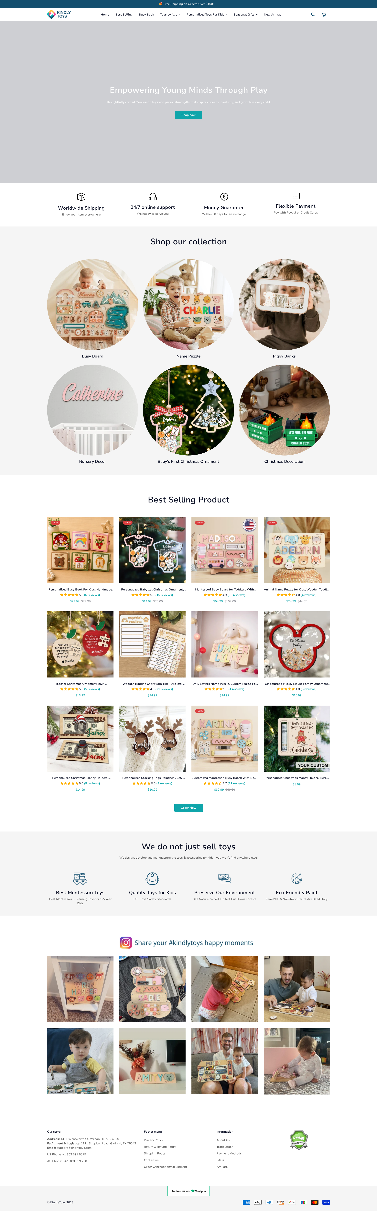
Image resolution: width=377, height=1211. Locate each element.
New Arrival (272, 15)
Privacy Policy (153, 1140)
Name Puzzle (188, 356)
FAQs (220, 1160)
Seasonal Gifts (244, 15)
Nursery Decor (92, 461)
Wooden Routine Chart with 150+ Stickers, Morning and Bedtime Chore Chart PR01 (152, 684)
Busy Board (92, 356)
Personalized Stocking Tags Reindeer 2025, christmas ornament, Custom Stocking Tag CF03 (152, 778)
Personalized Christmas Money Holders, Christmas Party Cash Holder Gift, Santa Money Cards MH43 (80, 778)
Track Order (225, 1147)
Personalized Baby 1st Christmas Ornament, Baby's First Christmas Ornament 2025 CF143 (152, 590)
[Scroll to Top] (369, 1189)
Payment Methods (229, 1153)
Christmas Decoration (284, 461)
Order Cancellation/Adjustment (165, 1167)
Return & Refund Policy (160, 1147)
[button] (324, 14)
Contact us (151, 1160)
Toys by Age (168, 15)
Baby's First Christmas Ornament (188, 461)
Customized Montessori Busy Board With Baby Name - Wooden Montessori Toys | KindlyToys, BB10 (224, 778)
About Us (223, 1140)
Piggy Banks (284, 356)
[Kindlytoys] (59, 14)
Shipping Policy (155, 1153)
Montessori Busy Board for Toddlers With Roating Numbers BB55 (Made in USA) (224, 590)
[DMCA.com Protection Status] (309, 1140)
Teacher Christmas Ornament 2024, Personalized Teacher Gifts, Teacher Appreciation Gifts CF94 (80, 684)
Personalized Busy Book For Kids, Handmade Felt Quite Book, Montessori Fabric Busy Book (80, 590)
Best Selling (124, 15)
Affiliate (222, 1167)
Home (105, 15)
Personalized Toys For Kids (205, 15)
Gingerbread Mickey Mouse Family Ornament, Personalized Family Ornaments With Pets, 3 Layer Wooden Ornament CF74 (297, 684)
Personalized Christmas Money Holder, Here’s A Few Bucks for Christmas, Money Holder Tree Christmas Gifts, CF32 (297, 778)
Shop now (188, 115)
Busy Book (146, 15)
